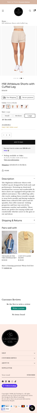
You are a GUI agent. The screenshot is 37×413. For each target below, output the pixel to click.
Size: (6, 112)
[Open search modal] (30, 11)
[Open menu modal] (3, 11)
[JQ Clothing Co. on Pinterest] (9, 381)
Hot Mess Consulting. (17, 397)
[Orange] (17, 107)
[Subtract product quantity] (3, 135)
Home (4, 21)
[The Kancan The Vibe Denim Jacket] (9, 242)
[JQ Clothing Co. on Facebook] (3, 381)
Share (6, 170)
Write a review (18, 308)
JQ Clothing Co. (19, 393)
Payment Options (24, 2)
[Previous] (3, 2)
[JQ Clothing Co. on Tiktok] (15, 381)
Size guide (8, 119)
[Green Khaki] (8, 107)
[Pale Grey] (26, 107)
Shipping (5, 165)
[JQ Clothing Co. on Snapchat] (12, 381)
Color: (9, 103)
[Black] (22, 107)
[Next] (34, 2)
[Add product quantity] (9, 135)
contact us (8, 268)
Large (30, 116)
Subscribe (31, 375)
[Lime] (13, 107)
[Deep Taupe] (4, 107)
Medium (18, 116)
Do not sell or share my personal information (16, 399)
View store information (11, 160)
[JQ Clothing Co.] (18, 10)
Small (7, 116)
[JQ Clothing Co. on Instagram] (6, 381)
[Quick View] (14, 251)
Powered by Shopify (8, 400)
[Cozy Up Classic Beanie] (26, 242)
